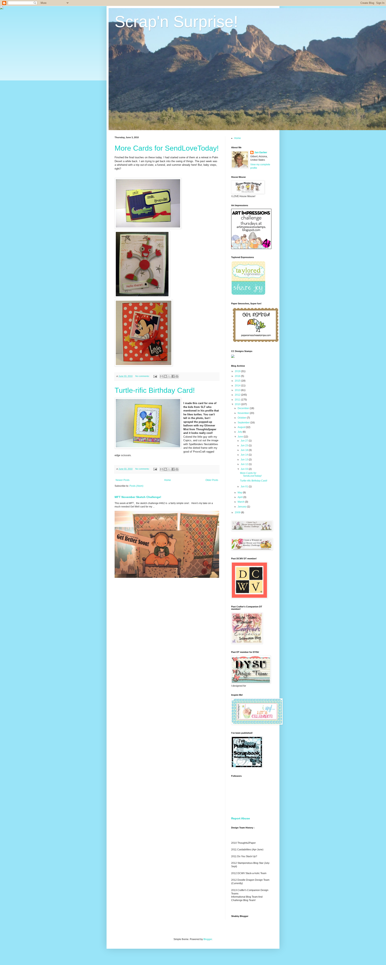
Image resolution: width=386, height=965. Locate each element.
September (244, 422)
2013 (238, 390)
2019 (238, 371)
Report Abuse (240, 818)
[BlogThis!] (165, 376)
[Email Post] (155, 376)
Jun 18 (245, 450)
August (242, 427)
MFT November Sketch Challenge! (138, 497)
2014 (238, 385)
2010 (238, 404)
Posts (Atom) (136, 486)
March (241, 501)
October (242, 417)
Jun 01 (245, 486)
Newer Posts (122, 480)
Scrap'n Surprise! (176, 22)
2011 (238, 399)
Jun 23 (245, 445)
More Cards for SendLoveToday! (167, 148)
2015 (238, 380)
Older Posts (211, 480)
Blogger (207, 939)
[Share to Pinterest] (177, 376)
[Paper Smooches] (255, 342)
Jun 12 (245, 464)
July (240, 431)
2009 (238, 512)
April (240, 497)
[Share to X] (169, 376)
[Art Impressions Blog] (251, 248)
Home (167, 480)
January (242, 506)
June (241, 436)
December (244, 408)
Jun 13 (245, 459)
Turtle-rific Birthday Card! (155, 390)
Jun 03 (245, 469)
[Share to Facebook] (173, 376)
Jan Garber (260, 152)
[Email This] (162, 376)
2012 (238, 394)
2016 (238, 376)
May (240, 492)
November (244, 413)
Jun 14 (245, 454)
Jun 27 (245, 440)
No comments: (142, 376)
